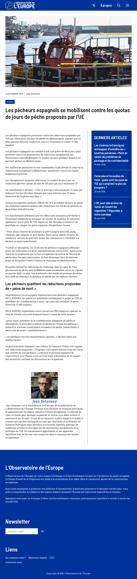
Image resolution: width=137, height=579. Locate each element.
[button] (119, 5)
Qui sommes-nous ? (15, 557)
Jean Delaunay (33, 94)
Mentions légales (37, 557)
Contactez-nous (13, 562)
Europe (10, 102)
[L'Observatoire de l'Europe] (20, 5)
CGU (52, 557)
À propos (106, 5)
